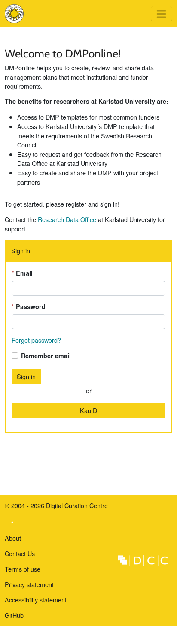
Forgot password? (36, 339)
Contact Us (20, 553)
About (13, 537)
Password (31, 306)
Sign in (26, 376)
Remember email (46, 355)
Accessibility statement (36, 599)
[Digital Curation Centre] (143, 559)
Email (24, 273)
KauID (88, 410)
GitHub (14, 617)
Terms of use (22, 568)
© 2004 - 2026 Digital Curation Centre (56, 507)
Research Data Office (67, 219)
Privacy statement (29, 584)
